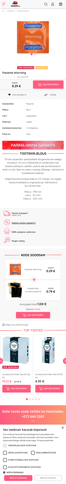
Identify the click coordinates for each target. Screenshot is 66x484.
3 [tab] (33, 399)
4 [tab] (36, 399)
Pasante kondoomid (23, 11)
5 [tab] (39, 399)
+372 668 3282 (33, 416)
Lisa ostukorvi (18, 388)
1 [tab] (31, 54)
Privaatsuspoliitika (45, 440)
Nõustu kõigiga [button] (18, 478)
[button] (33, 472)
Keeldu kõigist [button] (48, 478)
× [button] (62, 428)
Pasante (30, 103)
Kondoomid (10, 11)
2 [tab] (34, 54)
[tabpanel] (33, 37)
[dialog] (33, 454)
